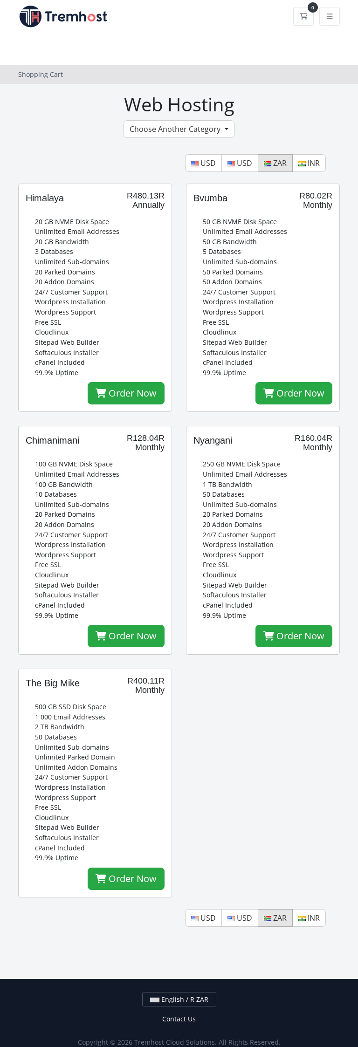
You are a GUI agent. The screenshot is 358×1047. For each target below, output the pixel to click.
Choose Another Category (176, 129)
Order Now (131, 393)
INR (313, 163)
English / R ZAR (183, 999)
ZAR (279, 163)
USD (207, 163)
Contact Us (179, 1018)
